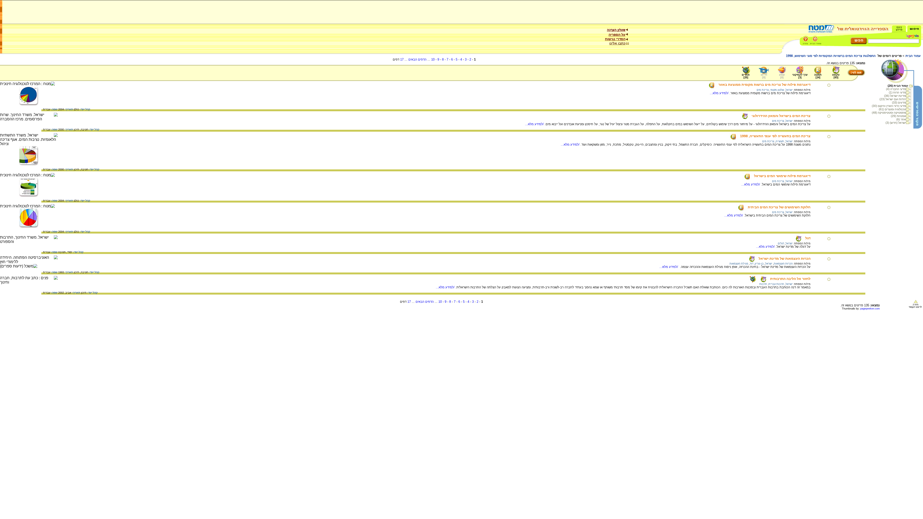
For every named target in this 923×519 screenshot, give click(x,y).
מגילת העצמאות (739, 263)
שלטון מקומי (777, 89)
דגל (808, 238)
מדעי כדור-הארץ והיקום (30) (889, 106)
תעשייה (780, 141)
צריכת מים (763, 89)
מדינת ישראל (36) (895, 96)
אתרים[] (746, 76)
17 (402, 59)
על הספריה (617, 35)
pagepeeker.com (870, 308)
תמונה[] (818, 76)
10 (433, 59)
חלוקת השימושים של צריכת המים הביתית (779, 207)
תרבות (763, 284)
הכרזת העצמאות (783, 263)
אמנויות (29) (898, 116)
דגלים (781, 243)
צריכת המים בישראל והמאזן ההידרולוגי (781, 116)
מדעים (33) (899, 102)
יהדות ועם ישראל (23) (892, 99)
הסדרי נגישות (615, 39)
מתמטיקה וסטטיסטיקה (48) (889, 112)
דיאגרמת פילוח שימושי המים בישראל (782, 176)
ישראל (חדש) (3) (896, 122)
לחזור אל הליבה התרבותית (790, 279)
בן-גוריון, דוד (757, 263)
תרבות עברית (776, 284)
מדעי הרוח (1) (897, 92)
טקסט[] (836, 76)
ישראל (789, 89)
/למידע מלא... (720, 93)
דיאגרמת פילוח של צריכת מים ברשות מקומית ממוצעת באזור (764, 84)
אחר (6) (901, 119)
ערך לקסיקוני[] (800, 76)
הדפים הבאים (417, 59)
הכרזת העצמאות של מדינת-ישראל (785, 258)
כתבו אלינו (617, 43)
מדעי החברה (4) (896, 89)
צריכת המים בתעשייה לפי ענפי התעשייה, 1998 (775, 136)
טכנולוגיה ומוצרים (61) (892, 109)
